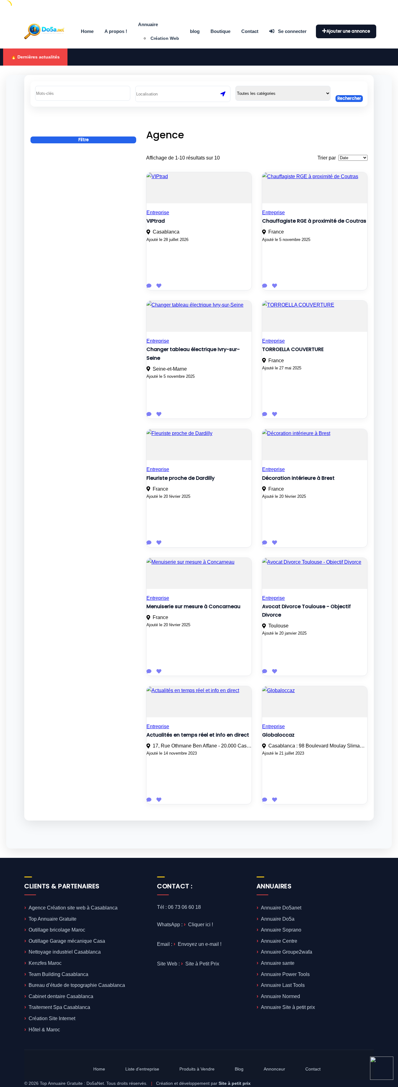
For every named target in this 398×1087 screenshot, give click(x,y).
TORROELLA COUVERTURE (293, 349)
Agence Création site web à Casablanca (73, 907)
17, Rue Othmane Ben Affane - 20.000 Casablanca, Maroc (202, 745)
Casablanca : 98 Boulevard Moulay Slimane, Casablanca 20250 (317, 745)
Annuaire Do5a (277, 919)
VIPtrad (155, 220)
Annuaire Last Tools (283, 985)
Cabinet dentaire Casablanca (61, 996)
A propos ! (115, 31)
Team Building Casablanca (58, 974)
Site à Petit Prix (202, 963)
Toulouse (278, 625)
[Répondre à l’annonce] (148, 286)
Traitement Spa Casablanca (59, 1007)
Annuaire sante (277, 963)
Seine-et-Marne (170, 369)
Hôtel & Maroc (44, 1029)
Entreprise (157, 212)
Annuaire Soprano (281, 929)
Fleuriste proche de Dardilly (180, 478)
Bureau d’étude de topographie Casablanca (77, 985)
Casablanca (166, 231)
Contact (249, 31)
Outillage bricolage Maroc (57, 929)
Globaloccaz (278, 734)
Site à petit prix (235, 1083)
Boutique (220, 31)
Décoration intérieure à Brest (298, 478)
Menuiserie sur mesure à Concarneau (193, 606)
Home (87, 31)
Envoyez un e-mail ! (199, 944)
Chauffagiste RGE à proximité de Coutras (314, 220)
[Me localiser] (222, 94)
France (276, 231)
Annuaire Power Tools (285, 974)
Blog (239, 1068)
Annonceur (274, 1068)
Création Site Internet (52, 1018)
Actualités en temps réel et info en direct (197, 734)
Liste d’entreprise (142, 1068)
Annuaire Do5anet (281, 907)
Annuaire (148, 24)
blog (195, 31)
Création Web (164, 38)
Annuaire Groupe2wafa (286, 952)
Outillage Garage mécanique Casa (67, 941)
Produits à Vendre (197, 1068)
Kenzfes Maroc (45, 963)
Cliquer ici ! (200, 924)
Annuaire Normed (280, 996)
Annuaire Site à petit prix (288, 1007)
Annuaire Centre (279, 941)
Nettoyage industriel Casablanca (65, 952)
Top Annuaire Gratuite (52, 919)
